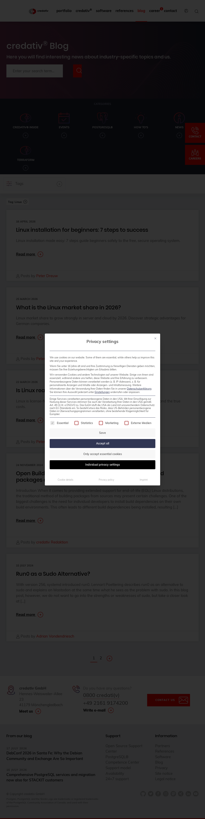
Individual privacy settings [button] (102, 464)
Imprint (144, 479)
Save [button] (102, 433)
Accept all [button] (102, 443)
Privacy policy (106, 479)
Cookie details (65, 479)
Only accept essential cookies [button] (102, 454)
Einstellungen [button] (102, 392)
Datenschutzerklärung (139, 388)
